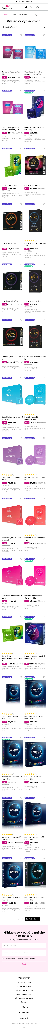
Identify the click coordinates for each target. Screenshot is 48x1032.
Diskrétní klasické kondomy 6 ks (31, 418)
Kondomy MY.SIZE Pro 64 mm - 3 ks (12, 898)
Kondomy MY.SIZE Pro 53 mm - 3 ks (34, 778)
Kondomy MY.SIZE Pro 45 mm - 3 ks (12, 717)
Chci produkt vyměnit (24, 998)
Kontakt (24, 1002)
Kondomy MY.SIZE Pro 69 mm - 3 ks (34, 898)
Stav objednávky (24, 982)
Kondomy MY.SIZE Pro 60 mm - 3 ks (34, 838)
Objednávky (24, 978)
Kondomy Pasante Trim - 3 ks (12, 73)
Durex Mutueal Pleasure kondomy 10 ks (34, 128)
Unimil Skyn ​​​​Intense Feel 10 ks (35, 358)
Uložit (24, 964)
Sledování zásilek (24, 986)
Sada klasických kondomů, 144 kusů (12, 418)
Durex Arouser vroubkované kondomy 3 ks (12, 658)
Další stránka (31, 919)
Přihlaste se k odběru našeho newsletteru (24, 934)
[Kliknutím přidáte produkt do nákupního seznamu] (21, 35)
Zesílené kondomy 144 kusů (11, 478)
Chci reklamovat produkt (24, 990)
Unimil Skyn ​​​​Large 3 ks (10, 243)
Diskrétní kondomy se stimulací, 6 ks (33, 597)
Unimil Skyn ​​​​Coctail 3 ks (33, 185)
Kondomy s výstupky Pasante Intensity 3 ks (10, 128)
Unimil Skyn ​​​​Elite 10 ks (32, 301)
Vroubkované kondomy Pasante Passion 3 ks (33, 73)
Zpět (5, 15)
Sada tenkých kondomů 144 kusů (11, 539)
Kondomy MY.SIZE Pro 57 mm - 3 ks (11, 838)
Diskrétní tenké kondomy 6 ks (34, 539)
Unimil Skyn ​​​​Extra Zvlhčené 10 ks (35, 244)
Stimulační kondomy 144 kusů (12, 597)
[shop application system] (24, 1028)
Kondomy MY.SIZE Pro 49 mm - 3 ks (12, 778)
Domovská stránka (20, 15)
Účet (24, 1007)
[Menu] (44, 6)
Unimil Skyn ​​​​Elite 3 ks (10, 301)
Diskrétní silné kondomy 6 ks (34, 478)
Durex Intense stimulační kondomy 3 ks (34, 657)
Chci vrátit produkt (24, 994)
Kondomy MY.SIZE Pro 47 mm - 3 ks (34, 717)
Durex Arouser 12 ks (9, 185)
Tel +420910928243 (25, 1)
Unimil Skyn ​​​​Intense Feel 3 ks (12, 358)
